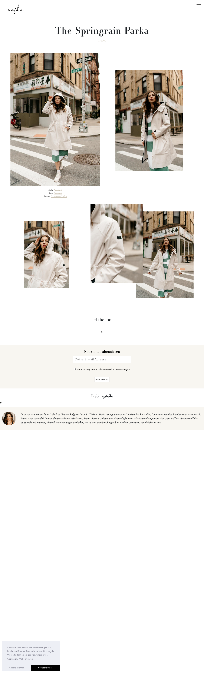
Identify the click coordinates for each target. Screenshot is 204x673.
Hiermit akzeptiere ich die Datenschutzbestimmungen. (103, 369)
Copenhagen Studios (59, 196)
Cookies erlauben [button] (45, 667)
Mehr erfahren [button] (26, 658)
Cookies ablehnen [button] (16, 667)
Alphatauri (58, 190)
